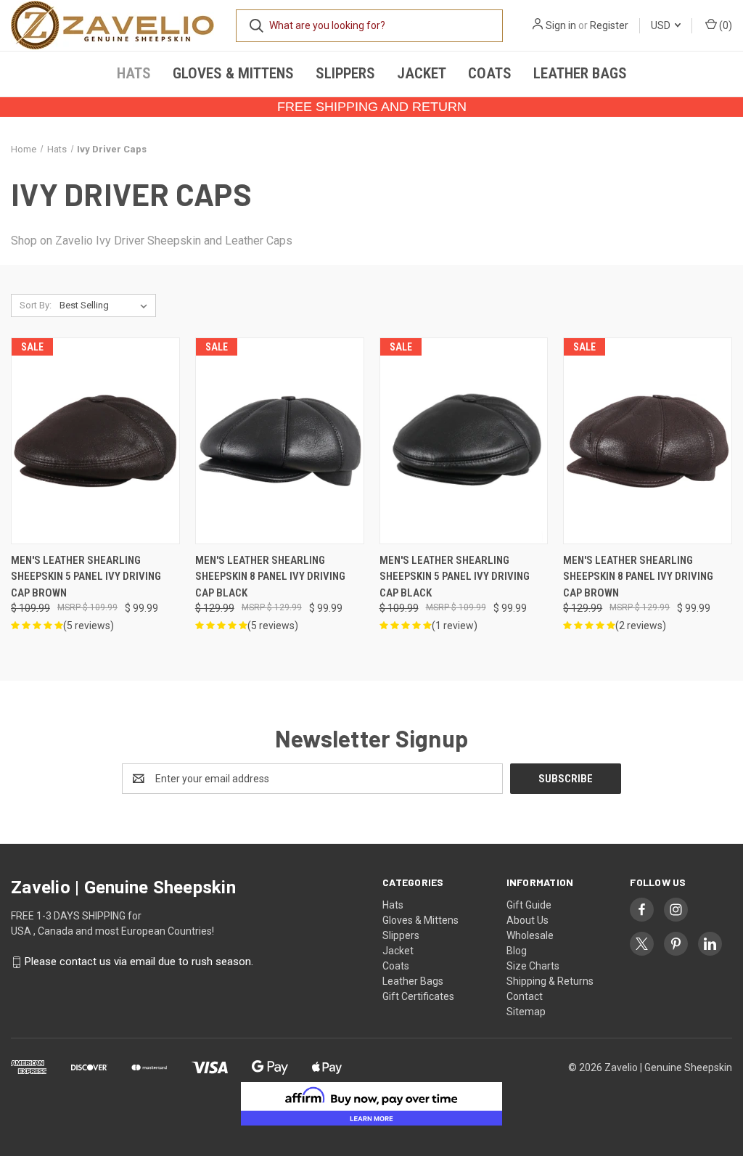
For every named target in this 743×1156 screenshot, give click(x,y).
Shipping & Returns (550, 981)
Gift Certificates (418, 996)
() (724, 25)
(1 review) (454, 625)
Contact (524, 996)
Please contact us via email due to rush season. (139, 962)
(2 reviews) (640, 625)
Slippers (345, 73)
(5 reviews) (88, 625)
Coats (490, 73)
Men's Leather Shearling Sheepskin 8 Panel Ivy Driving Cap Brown (638, 576)
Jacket (421, 73)
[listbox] (106, 305)
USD (662, 25)
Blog (516, 950)
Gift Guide (528, 905)
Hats (134, 73)
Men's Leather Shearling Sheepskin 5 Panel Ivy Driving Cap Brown (86, 576)
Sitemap (526, 1011)
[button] (372, 1104)
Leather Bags (580, 73)
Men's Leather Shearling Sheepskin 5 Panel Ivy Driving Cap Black (454, 576)
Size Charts (532, 966)
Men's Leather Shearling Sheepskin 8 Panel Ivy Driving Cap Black (270, 576)
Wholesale (530, 935)
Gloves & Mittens (233, 73)
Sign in (561, 25)
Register (609, 25)
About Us (527, 920)
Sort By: (36, 305)
